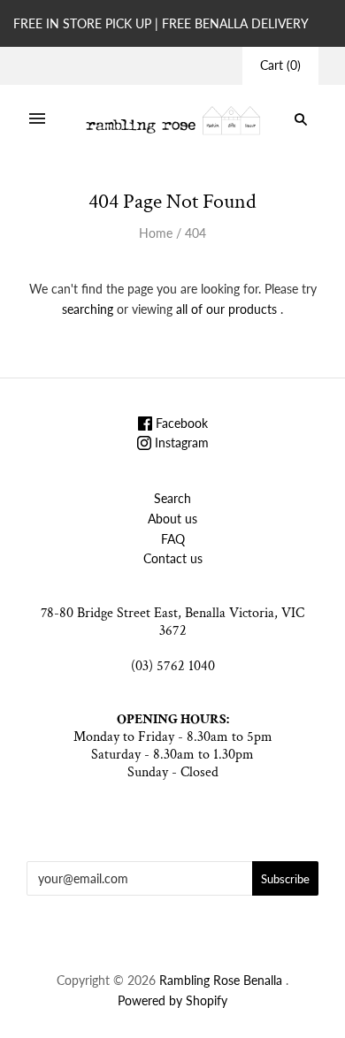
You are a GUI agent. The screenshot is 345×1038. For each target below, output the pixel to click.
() (280, 65)
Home (155, 232)
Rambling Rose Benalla (220, 980)
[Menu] (37, 119)
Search (172, 498)
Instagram (180, 442)
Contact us (173, 558)
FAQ (173, 538)
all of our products (226, 309)
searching (87, 309)
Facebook (180, 423)
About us (172, 518)
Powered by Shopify (172, 1000)
